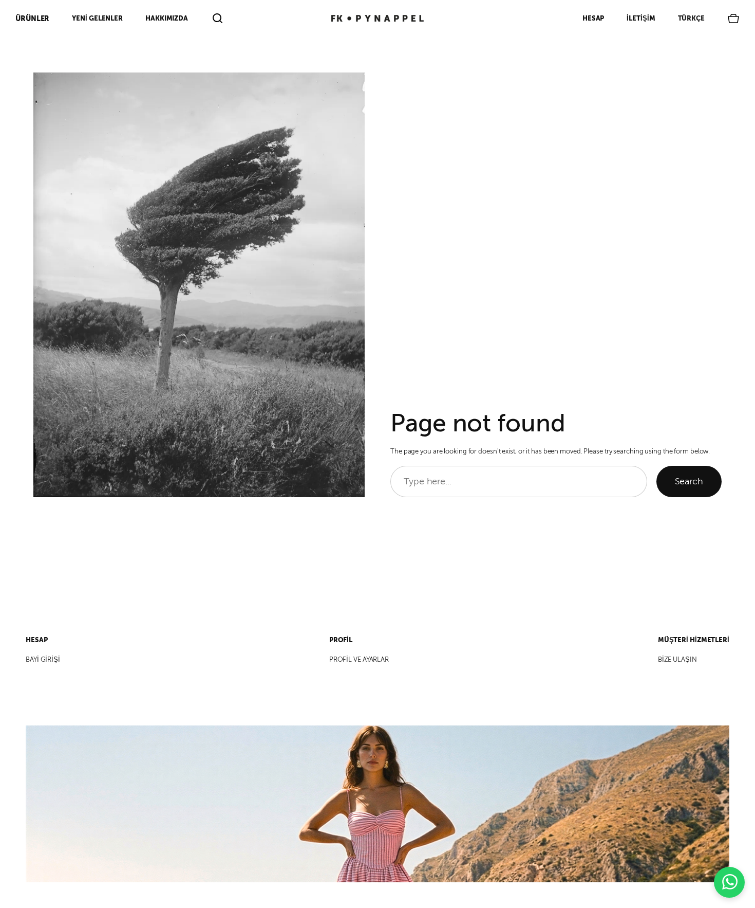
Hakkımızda (166, 18)
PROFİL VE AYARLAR (359, 659)
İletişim (641, 18)
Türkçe (691, 18)
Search (689, 481)
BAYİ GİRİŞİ (43, 659)
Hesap (593, 18)
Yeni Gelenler (97, 18)
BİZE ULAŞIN (677, 659)
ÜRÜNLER (32, 18)
